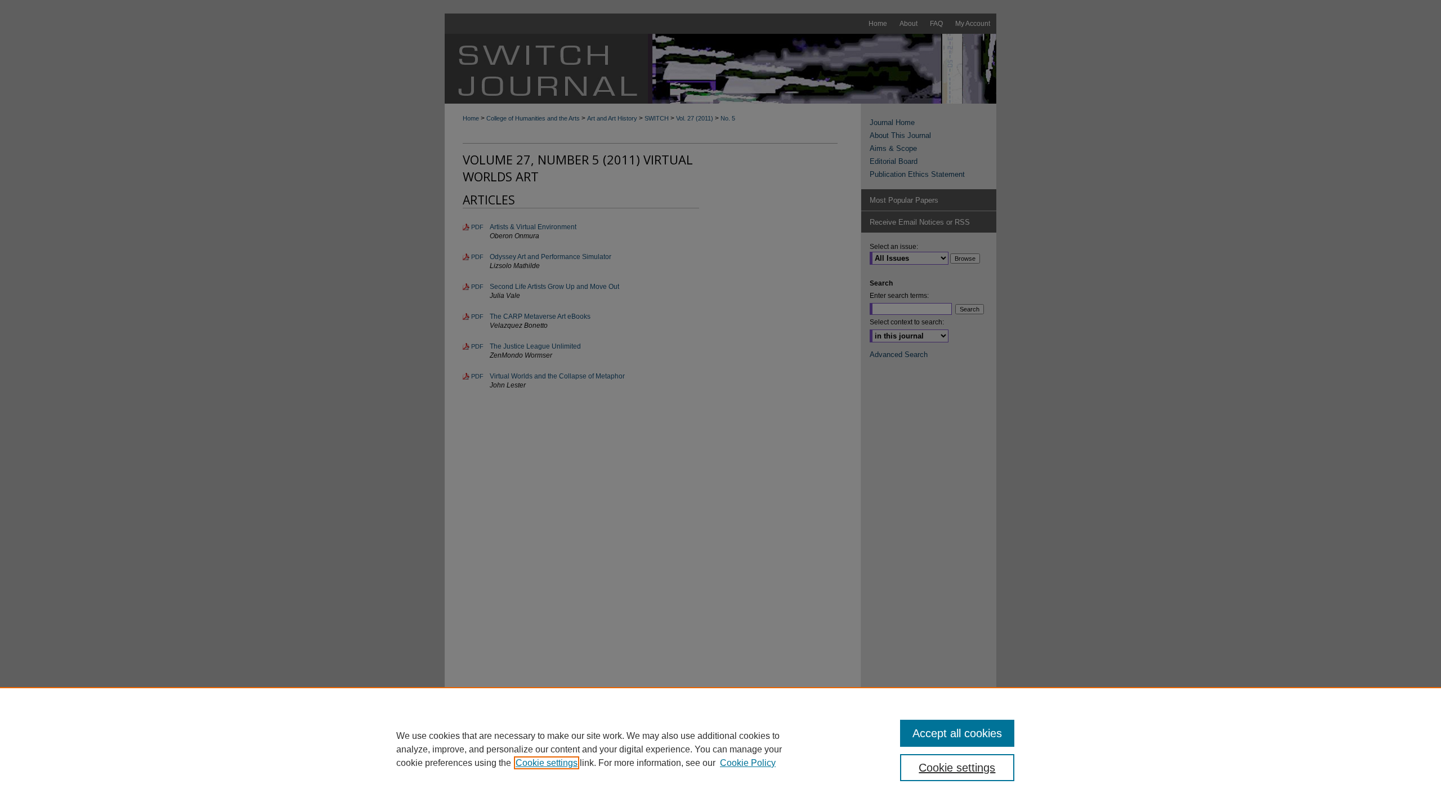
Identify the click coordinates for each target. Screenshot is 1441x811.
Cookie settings (547, 763)
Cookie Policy (748, 763)
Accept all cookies (957, 733)
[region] (720, 749)
